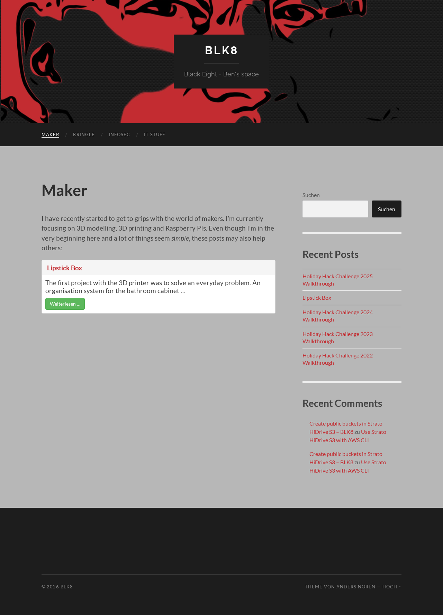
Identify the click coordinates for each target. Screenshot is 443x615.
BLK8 (221, 50)
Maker (50, 134)
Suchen (311, 195)
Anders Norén (356, 586)
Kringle (84, 134)
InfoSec (119, 134)
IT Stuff (154, 134)
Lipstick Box (64, 268)
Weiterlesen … (65, 304)
